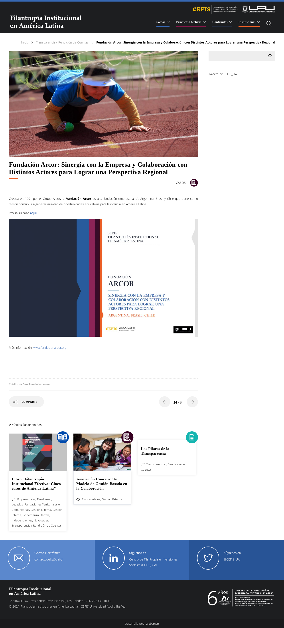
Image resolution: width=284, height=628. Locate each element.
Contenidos (219, 22)
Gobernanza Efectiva (36, 515)
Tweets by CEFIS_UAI (223, 74)
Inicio (24, 42)
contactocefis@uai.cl (48, 559)
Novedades (41, 520)
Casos (181, 182)
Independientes (22, 520)
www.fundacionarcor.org (49, 347)
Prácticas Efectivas (188, 22)
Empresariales (26, 499)
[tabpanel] (103, 104)
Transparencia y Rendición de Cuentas (62, 42)
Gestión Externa (41, 510)
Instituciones (247, 22)
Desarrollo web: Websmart (142, 624)
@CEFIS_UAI (232, 559)
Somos (160, 22)
